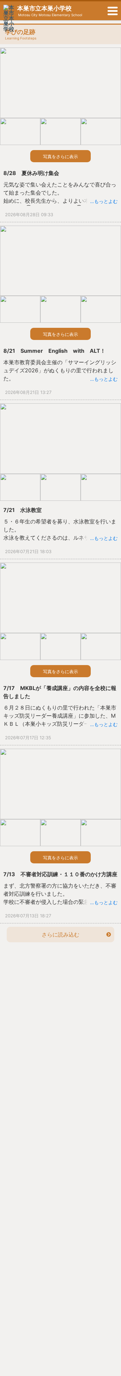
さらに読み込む (60, 934)
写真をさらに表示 (60, 156)
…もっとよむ (104, 201)
